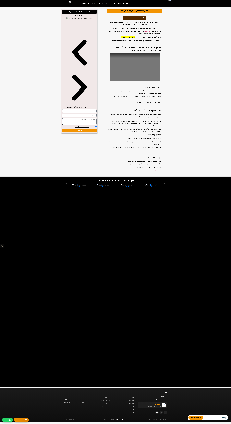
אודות (94, 3)
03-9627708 (163, 396)
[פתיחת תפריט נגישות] (2, 246)
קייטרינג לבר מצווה (130, 409)
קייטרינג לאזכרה (130, 400)
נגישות (112, 419)
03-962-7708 (148, 31)
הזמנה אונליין (105, 3)
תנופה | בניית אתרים (79, 419)
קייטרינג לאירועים (122, 3)
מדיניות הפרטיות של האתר (82, 127)
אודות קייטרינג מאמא (105, 400)
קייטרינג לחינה (131, 406)
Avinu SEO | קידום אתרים (69, 419)
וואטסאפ (6, 420)
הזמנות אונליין (106, 397)
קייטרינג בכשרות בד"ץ (105, 406)
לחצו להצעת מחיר (196, 418)
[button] (79, 52)
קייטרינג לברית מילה (129, 403)
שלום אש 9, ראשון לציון (160, 399)
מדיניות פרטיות (106, 419)
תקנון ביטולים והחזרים (120, 419)
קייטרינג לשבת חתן (130, 397)
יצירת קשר (85, 3)
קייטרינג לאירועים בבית (129, 412)
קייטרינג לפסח (157, 171)
